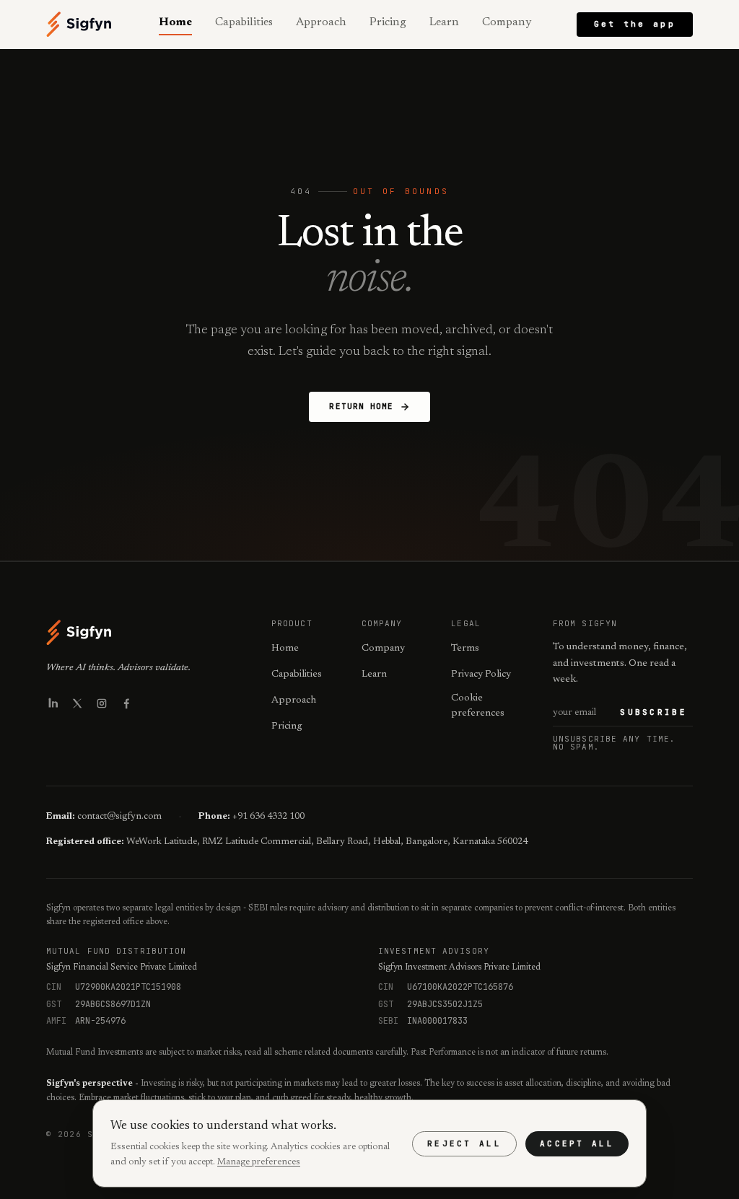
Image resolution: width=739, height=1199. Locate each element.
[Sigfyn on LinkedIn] (52, 703)
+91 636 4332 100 (268, 816)
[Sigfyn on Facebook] (126, 703)
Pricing (388, 22)
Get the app (634, 24)
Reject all (464, 1143)
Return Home (361, 406)
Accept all (577, 1143)
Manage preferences (258, 1162)
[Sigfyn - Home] (79, 25)
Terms (465, 649)
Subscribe (653, 712)
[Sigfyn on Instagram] (101, 703)
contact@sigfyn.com (119, 816)
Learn (444, 22)
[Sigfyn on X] (77, 703)
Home (175, 22)
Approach (321, 22)
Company (506, 22)
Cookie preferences (477, 706)
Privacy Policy (481, 674)
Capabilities (244, 22)
